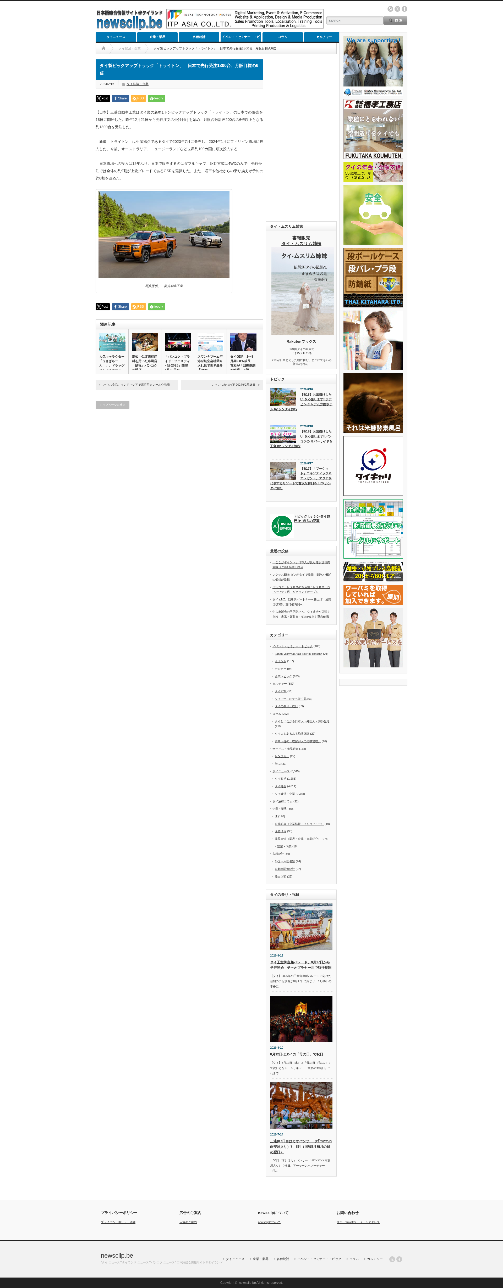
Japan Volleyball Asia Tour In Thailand (298, 653)
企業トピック (283, 676)
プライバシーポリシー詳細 (118, 1222)
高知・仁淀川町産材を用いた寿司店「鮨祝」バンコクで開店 (144, 363)
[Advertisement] (301, 137)
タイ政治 (280, 778)
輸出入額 (280, 876)
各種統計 (199, 37)
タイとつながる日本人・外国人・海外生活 (302, 721)
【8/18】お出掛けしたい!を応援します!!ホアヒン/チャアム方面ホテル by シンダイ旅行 (301, 402)
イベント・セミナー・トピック (241, 38)
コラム (282, 37)
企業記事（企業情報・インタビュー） (299, 823)
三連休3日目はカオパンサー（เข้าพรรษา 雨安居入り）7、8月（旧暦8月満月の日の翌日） (301, 1146)
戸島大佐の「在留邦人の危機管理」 (298, 741)
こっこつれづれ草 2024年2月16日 (233, 384)
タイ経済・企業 (138, 84)
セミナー (280, 668)
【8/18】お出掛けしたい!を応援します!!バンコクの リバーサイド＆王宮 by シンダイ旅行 (301, 439)
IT (276, 816)
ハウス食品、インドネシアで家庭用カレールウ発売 (136, 384)
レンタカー (282, 756)
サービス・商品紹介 (285, 748)
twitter (397, 9)
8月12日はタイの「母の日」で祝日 (296, 1054)
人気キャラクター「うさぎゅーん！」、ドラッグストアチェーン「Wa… (111, 365)
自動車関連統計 (285, 868)
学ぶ (278, 763)
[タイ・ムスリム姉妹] (302, 333)
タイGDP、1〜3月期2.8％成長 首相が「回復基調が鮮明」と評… (242, 363)
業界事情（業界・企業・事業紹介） (298, 838)
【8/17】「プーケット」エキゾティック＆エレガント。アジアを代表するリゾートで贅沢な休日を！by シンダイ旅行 (301, 478)
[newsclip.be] (130, 28)
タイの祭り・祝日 (286, 706)
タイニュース (115, 37)
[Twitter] (392, 1259)
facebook (404, 9)
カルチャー (324, 37)
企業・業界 (157, 37)
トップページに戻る (112, 404)
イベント (280, 661)
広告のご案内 (188, 1222)
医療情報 (280, 831)
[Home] (103, 48)
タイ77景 (281, 691)
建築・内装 (284, 846)
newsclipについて (269, 1222)
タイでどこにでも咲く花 (291, 698)
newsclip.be (117, 1255)
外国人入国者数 (285, 861)
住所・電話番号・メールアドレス (358, 1222)
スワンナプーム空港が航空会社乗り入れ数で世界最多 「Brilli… (210, 363)
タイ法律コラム (282, 801)
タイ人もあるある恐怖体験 (292, 733)
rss (390, 9)
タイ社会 (280, 786)
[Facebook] (399, 1259)
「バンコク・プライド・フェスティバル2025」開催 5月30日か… (177, 363)
